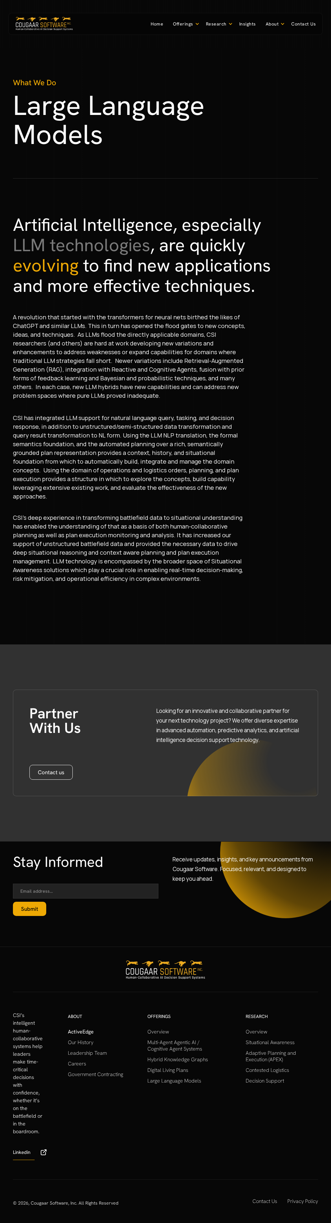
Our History (80, 1042)
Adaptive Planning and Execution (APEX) (271, 1056)
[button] (184, 23)
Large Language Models (174, 1081)
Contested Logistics (267, 1070)
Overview (158, 1032)
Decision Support (265, 1081)
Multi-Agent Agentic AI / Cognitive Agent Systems (174, 1045)
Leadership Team (87, 1053)
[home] (44, 23)
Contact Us (303, 24)
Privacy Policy (302, 1201)
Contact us (51, 772)
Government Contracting (95, 1074)
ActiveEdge (81, 1032)
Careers (77, 1064)
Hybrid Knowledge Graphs (177, 1059)
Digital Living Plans (167, 1070)
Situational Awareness (270, 1042)
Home (157, 24)
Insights (247, 24)
